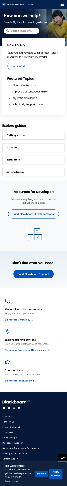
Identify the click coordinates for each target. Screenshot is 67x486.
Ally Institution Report (25, 98)
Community (7, 432)
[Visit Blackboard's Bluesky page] (9, 407)
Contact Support (10, 459)
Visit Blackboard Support (33, 274)
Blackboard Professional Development (26, 350)
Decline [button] (41, 473)
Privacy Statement (11, 427)
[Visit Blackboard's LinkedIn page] (14, 407)
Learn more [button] (11, 481)
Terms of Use (9, 422)
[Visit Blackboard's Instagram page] (19, 407)
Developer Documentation (14, 453)
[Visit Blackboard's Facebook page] (4, 407)
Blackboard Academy (12, 443)
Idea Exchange (9, 437)
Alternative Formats (24, 85)
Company (7, 416)
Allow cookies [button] (55, 473)
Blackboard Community (18, 319)
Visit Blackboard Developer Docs (33, 214)
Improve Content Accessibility (30, 91)
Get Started (18, 66)
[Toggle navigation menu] (62, 4)
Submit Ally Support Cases (27, 104)
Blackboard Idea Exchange (19, 380)
